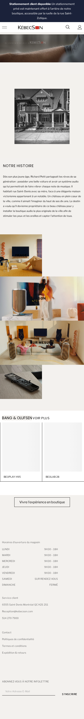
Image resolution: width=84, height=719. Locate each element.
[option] (21, 452)
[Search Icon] (68, 27)
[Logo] (30, 27)
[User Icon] (80, 27)
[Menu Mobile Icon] (4, 27)
